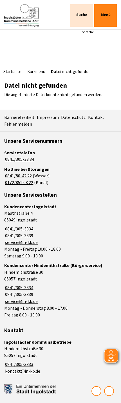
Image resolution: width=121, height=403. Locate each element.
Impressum (48, 117)
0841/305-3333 (18, 364)
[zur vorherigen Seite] (96, 391)
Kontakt (96, 117)
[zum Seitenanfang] (109, 391)
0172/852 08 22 (18, 182)
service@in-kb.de (21, 242)
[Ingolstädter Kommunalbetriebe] (60, 356)
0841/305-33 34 (19, 159)
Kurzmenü (36, 71)
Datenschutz (73, 117)
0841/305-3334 (18, 229)
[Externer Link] (30, 389)
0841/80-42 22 (18, 175)
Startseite (12, 71)
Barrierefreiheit (19, 117)
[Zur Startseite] (27, 15)
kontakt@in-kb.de (22, 371)
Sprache (88, 32)
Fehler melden (18, 124)
